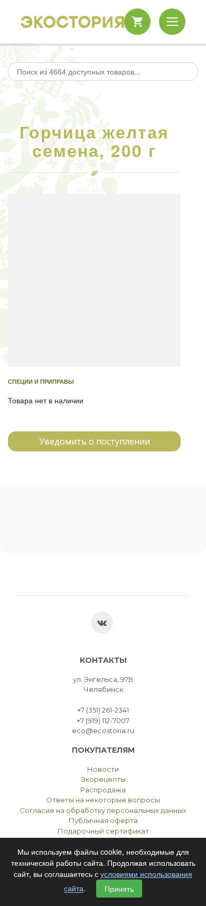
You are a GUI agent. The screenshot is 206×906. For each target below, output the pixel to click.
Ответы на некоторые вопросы (103, 800)
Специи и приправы (41, 381)
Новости (103, 769)
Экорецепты (103, 779)
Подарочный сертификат (103, 831)
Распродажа (103, 789)
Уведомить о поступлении (94, 441)
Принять (119, 888)
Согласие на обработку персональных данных (103, 810)
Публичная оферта (103, 820)
